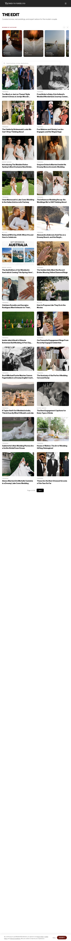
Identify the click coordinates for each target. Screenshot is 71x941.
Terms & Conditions (15, 938)
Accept (62, 937)
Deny (54, 937)
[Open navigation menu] (66, 3)
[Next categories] (67, 27)
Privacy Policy (40, 936)
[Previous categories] (64, 27)
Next (40, 490)
